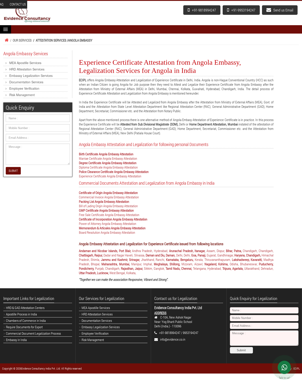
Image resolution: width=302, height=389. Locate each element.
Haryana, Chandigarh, (248, 255)
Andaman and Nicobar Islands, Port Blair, (105, 251)
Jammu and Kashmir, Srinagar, (121, 259)
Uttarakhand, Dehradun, (258, 268)
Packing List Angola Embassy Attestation (104, 201)
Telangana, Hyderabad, (207, 268)
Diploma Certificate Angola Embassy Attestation (108, 167)
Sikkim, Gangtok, (155, 268)
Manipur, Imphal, (142, 264)
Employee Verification (24, 88)
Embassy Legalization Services (31, 75)
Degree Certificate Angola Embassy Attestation (107, 163)
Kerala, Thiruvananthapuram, (213, 259)
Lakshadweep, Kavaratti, (248, 259)
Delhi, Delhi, (183, 255)
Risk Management (22, 95)
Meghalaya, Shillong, (168, 264)
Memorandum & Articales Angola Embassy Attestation (112, 228)
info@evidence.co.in (172, 339)
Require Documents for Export (24, 327)
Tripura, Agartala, (233, 268)
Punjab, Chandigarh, (108, 268)
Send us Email (283, 10)
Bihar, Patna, (234, 251)
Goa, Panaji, (199, 255)
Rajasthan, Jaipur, (132, 268)
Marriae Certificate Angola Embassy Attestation (108, 158)
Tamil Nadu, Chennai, (179, 268)
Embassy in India (16, 340)
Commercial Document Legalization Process (33, 333)
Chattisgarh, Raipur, (91, 255)
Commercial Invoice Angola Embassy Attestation (109, 197)
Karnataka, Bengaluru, (180, 259)
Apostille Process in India (21, 314)
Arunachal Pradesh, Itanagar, (187, 251)
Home (6, 40)
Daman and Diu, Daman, (161, 255)
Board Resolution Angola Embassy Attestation (107, 232)
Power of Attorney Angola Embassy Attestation (107, 223)
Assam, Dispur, (216, 251)
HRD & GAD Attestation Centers (25, 308)
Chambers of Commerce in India (26, 320)
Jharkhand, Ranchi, (153, 259)
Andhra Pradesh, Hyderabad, (150, 251)
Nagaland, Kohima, (217, 264)
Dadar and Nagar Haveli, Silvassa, (124, 255)
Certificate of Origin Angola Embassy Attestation (108, 192)
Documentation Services (26, 82)
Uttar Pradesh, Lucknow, (94, 273)
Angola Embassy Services (25, 53)
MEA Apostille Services (25, 63)
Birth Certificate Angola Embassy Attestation (106, 154)
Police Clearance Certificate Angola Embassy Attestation (114, 171)
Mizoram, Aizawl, (193, 264)
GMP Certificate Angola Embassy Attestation (106, 210)
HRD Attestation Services (26, 69)
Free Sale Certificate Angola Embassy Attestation (109, 215)
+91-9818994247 (204, 10)
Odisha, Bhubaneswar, (244, 264)
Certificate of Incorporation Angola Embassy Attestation (113, 219)
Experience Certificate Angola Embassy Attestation (110, 176)
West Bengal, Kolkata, (122, 273)
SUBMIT (13, 171)
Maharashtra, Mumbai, (116, 264)
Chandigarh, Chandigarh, (258, 251)
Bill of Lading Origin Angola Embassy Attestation (108, 206)
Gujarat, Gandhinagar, (220, 255)
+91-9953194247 (243, 10)
